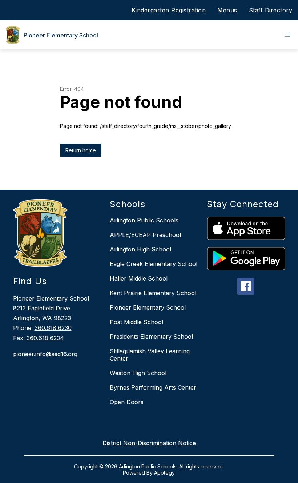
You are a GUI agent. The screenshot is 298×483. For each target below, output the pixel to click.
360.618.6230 (53, 327)
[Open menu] (287, 34)
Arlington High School (140, 249)
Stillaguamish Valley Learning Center (150, 354)
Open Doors (127, 402)
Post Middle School (136, 322)
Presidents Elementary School (151, 336)
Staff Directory (271, 10)
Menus (227, 10)
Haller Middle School (139, 278)
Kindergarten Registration (169, 10)
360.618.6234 (45, 338)
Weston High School (138, 373)
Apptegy (164, 473)
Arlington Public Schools (144, 220)
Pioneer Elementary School (148, 307)
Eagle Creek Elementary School (153, 263)
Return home (80, 150)
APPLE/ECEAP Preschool (145, 234)
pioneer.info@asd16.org (45, 354)
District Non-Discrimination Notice (149, 443)
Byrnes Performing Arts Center (153, 387)
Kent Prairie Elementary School (153, 293)
